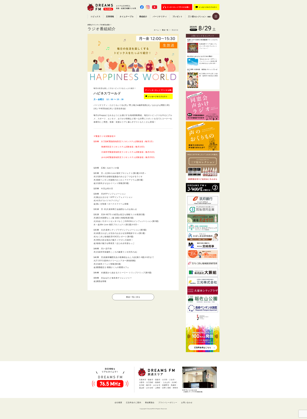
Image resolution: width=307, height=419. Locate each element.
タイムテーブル (127, 16)
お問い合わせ (186, 402)
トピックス (95, 16)
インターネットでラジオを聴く (178, 7)
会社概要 (118, 402)
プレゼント (177, 16)
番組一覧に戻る (133, 297)
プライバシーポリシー (167, 402)
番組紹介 (143, 16)
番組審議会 (149, 402)
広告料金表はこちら (202, 347)
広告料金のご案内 (133, 402)
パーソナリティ (160, 16)
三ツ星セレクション (200, 16)
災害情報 (110, 16)
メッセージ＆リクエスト (208, 7)
